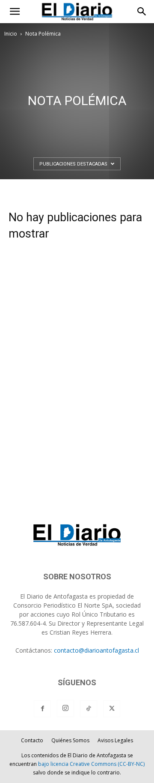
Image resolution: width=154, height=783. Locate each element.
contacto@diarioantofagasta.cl (96, 650)
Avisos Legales (115, 740)
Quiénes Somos (70, 740)
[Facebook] (42, 708)
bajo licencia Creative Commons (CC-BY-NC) (91, 764)
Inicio (10, 33)
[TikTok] (88, 708)
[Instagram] (65, 708)
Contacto (32, 740)
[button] (14, 11)
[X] (111, 708)
